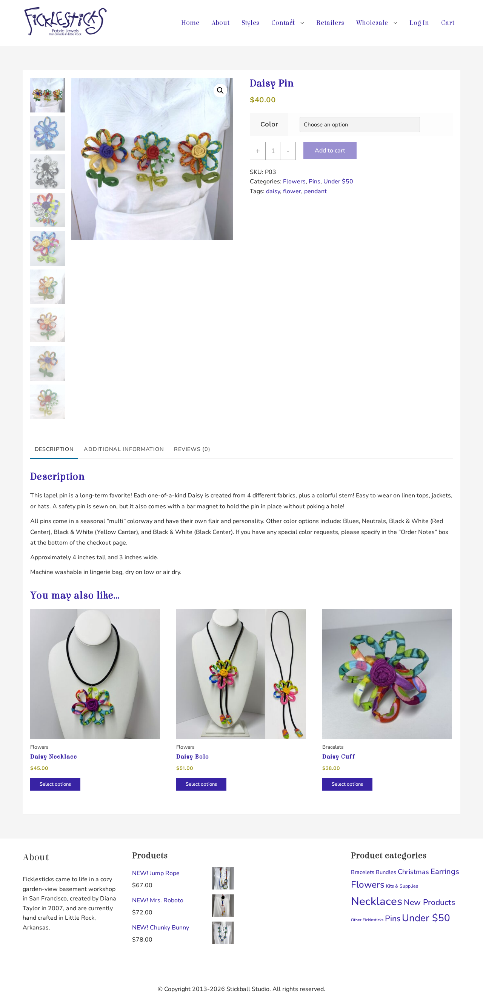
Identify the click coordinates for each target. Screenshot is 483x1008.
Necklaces (376, 901)
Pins (314, 181)
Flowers (294, 181)
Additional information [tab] (124, 449)
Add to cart (330, 150)
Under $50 (338, 181)
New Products (429, 902)
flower (292, 191)
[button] (220, 90)
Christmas (413, 871)
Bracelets (362, 872)
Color (269, 124)
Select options (55, 784)
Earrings (445, 871)
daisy (273, 191)
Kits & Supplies (402, 886)
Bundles (386, 872)
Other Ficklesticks (367, 920)
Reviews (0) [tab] (192, 449)
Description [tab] (54, 449)
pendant (315, 191)
